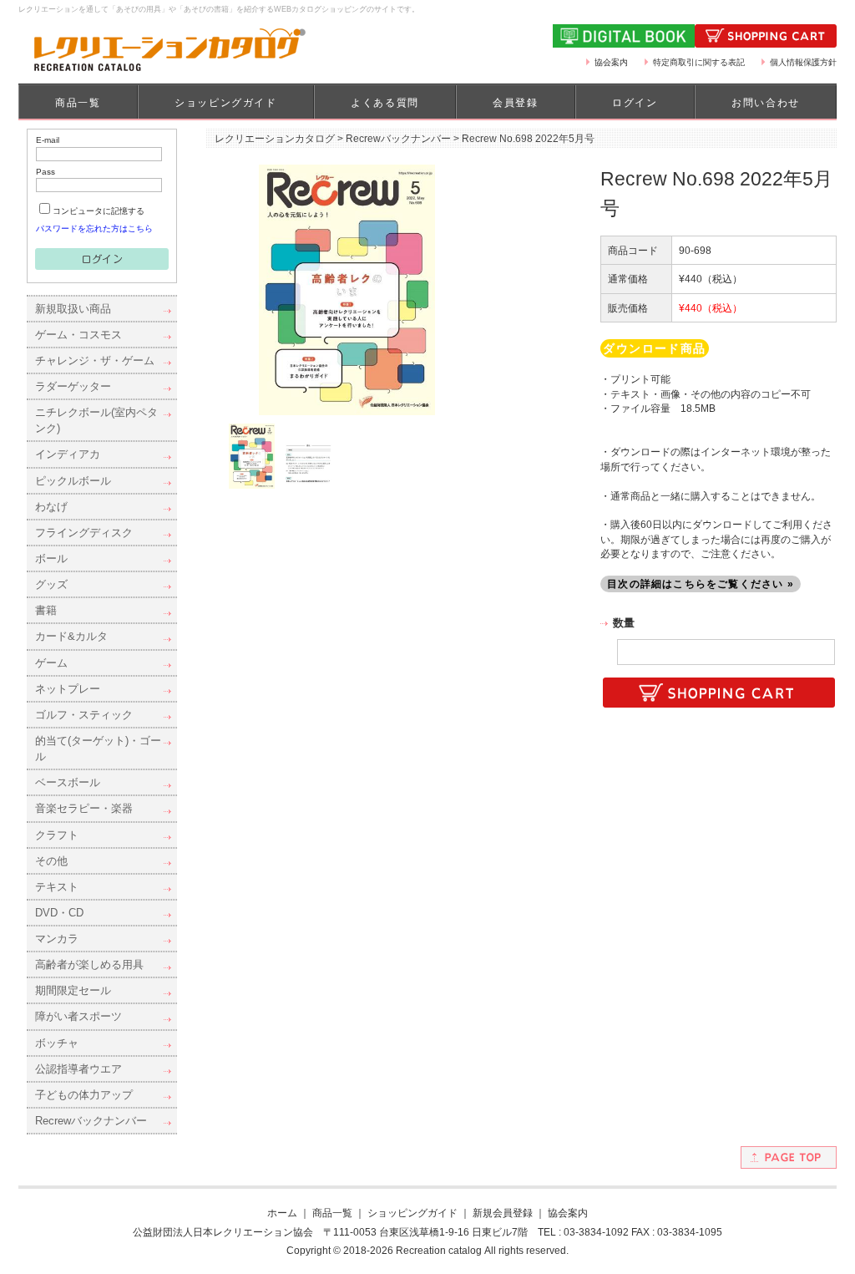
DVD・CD (59, 912)
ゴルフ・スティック (84, 714)
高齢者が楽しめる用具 (89, 964)
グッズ (51, 584)
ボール (51, 558)
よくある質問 (385, 103)
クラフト (56, 835)
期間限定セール (73, 990)
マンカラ (56, 938)
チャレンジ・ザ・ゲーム (94, 360)
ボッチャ (56, 1043)
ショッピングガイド (225, 103)
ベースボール (67, 782)
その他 (51, 861)
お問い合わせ (765, 103)
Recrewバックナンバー (91, 1120)
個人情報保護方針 (803, 62)
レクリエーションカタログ (275, 138)
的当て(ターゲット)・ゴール (98, 748)
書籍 (46, 610)
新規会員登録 (503, 1212)
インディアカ (67, 454)
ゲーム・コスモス (78, 334)
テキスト (56, 887)
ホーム (282, 1212)
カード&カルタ (71, 636)
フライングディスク (84, 532)
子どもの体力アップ (84, 1095)
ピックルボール (73, 481)
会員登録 (515, 103)
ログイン (634, 103)
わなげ (51, 506)
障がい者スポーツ (78, 1016)
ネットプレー (67, 689)
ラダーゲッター (73, 386)
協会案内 (611, 62)
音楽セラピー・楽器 (84, 808)
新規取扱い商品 (73, 308)
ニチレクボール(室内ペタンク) (96, 420)
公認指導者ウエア (78, 1069)
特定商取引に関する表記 (699, 62)
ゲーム (51, 663)
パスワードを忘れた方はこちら (94, 228)
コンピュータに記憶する (98, 211)
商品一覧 (77, 103)
